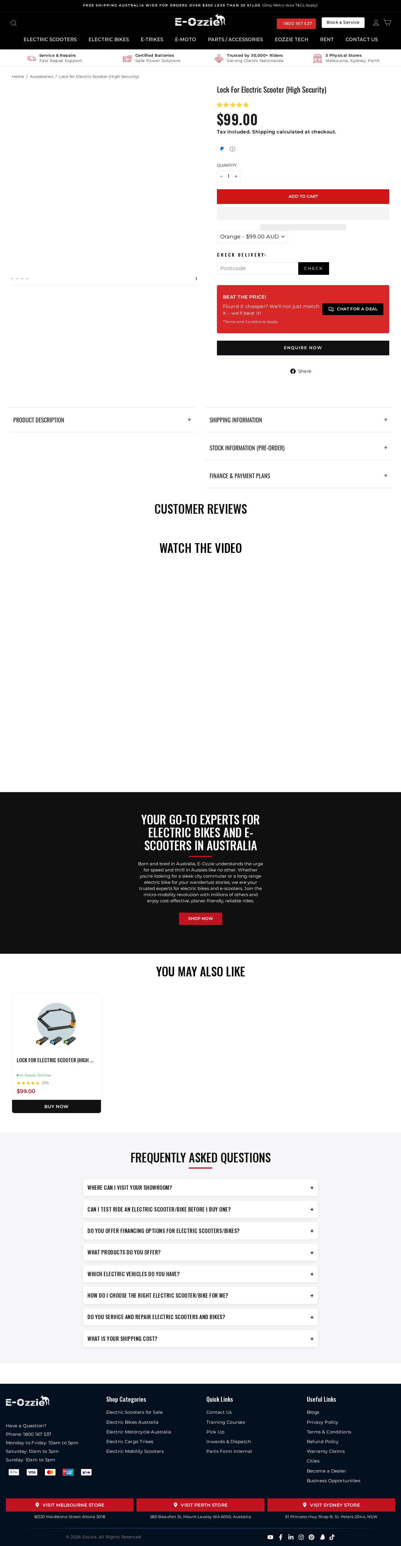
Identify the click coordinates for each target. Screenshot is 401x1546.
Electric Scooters (50, 39)
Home (18, 76)
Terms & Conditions (329, 1432)
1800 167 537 (297, 23)
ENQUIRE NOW (303, 347)
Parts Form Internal (229, 1451)
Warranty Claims (326, 1451)
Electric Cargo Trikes (130, 1441)
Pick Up (215, 1432)
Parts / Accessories (235, 39)
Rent (327, 39)
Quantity (227, 165)
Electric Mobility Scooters (135, 1451)
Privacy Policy (322, 1422)
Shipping (263, 132)
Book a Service (343, 22)
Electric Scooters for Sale (134, 1412)
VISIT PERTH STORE (204, 1505)
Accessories (41, 76)
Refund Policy (323, 1441)
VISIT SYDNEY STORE (335, 1505)
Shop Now (200, 918)
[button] (233, 105)
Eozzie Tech (291, 39)
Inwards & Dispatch (228, 1441)
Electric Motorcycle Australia (138, 1432)
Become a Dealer (326, 1471)
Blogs (313, 1412)
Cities (313, 1461)
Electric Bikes (108, 39)
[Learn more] (232, 149)
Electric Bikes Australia (132, 1422)
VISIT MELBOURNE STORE (73, 1505)
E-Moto (185, 39)
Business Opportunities (333, 1480)
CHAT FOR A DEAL (357, 309)
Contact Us (362, 39)
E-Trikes (152, 39)
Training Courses (225, 1422)
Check (313, 268)
